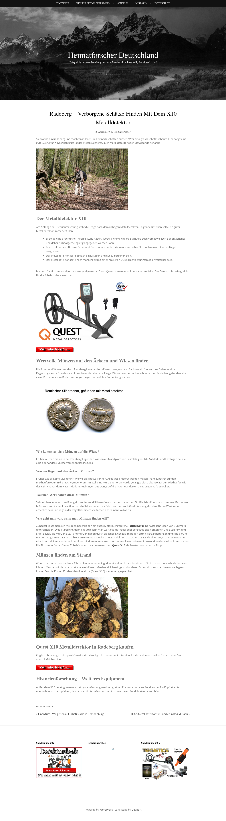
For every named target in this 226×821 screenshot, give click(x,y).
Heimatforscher (122, 131)
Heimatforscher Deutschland (113, 54)
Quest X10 (136, 526)
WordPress (106, 809)
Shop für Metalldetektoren (93, 3)
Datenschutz (162, 3)
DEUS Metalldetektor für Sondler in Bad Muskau (159, 714)
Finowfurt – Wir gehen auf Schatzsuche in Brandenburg (71, 714)
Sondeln (49, 706)
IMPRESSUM (141, 3)
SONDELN (122, 3)
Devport (136, 809)
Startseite (62, 3)
